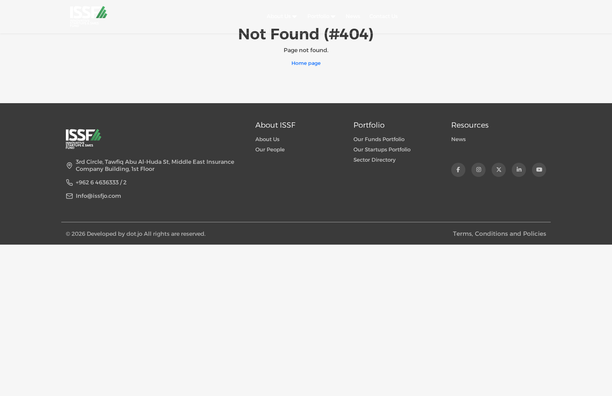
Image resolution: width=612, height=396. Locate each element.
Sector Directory (374, 159)
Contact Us (383, 16)
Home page (306, 63)
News (353, 16)
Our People (270, 149)
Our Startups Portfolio (381, 149)
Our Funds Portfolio (378, 139)
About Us (267, 139)
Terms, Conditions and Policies (499, 233)
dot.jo (135, 233)
